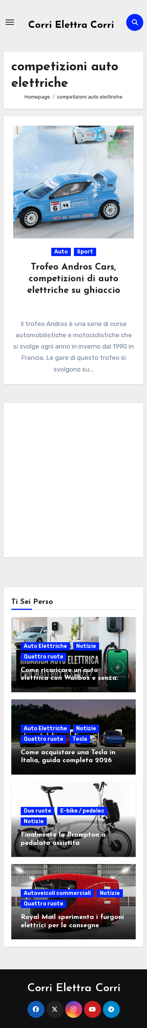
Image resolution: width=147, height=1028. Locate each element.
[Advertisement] (73, 482)
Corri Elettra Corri (71, 25)
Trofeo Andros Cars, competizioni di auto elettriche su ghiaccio (73, 279)
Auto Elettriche (45, 646)
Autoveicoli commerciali (57, 893)
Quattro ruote (43, 656)
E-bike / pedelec (82, 811)
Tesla (79, 739)
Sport (85, 252)
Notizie (86, 646)
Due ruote (37, 811)
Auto (61, 252)
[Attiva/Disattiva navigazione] (10, 22)
